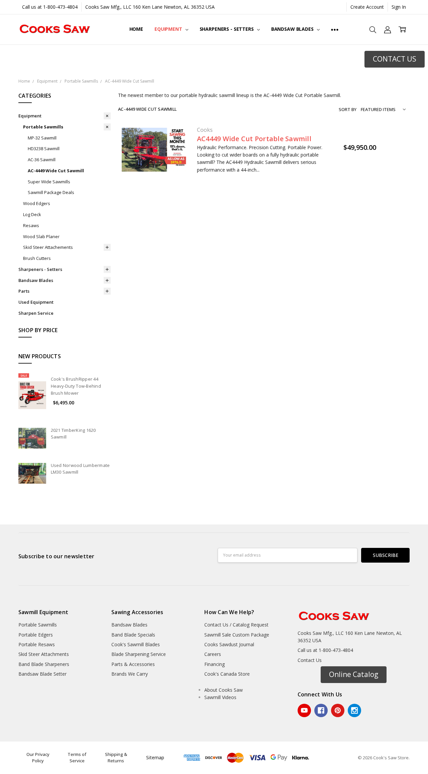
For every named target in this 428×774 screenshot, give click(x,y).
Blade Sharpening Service (138, 654)
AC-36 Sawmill (42, 160)
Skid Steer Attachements (48, 247)
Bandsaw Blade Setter (42, 674)
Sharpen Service (36, 313)
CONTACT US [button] (394, 59)
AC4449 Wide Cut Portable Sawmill (254, 138)
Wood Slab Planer (41, 236)
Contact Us (310, 660)
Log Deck (32, 214)
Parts (23, 291)
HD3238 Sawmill (44, 149)
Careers (212, 654)
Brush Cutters (37, 258)
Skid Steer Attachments (43, 654)
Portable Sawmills (43, 127)
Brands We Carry (129, 674)
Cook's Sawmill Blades (135, 644)
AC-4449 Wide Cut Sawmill (56, 171)
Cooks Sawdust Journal (229, 644)
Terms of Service (77, 757)
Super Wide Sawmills (49, 182)
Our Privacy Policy (37, 757)
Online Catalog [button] (353, 674)
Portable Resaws (36, 644)
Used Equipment (36, 302)
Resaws (31, 225)
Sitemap (155, 757)
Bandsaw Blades (293, 29)
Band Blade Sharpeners (43, 664)
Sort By (347, 109)
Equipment (169, 29)
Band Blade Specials (133, 635)
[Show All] (334, 29)
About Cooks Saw (223, 690)
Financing (214, 664)
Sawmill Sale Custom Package (236, 635)
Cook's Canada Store (227, 674)
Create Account (367, 7)
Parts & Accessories (133, 664)
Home (136, 29)
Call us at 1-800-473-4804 (50, 7)
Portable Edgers (35, 635)
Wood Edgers (36, 203)
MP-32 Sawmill (42, 138)
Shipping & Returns (116, 757)
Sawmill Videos (220, 697)
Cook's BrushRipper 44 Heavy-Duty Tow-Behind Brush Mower (76, 386)
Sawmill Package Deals (51, 192)
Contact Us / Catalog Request (236, 624)
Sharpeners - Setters (227, 29)
